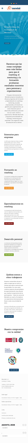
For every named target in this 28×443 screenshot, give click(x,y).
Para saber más (9, 154)
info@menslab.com (9, 386)
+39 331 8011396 (10, 384)
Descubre (7, 42)
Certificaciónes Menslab (7, 415)
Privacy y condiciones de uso (8, 418)
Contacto (4, 413)
